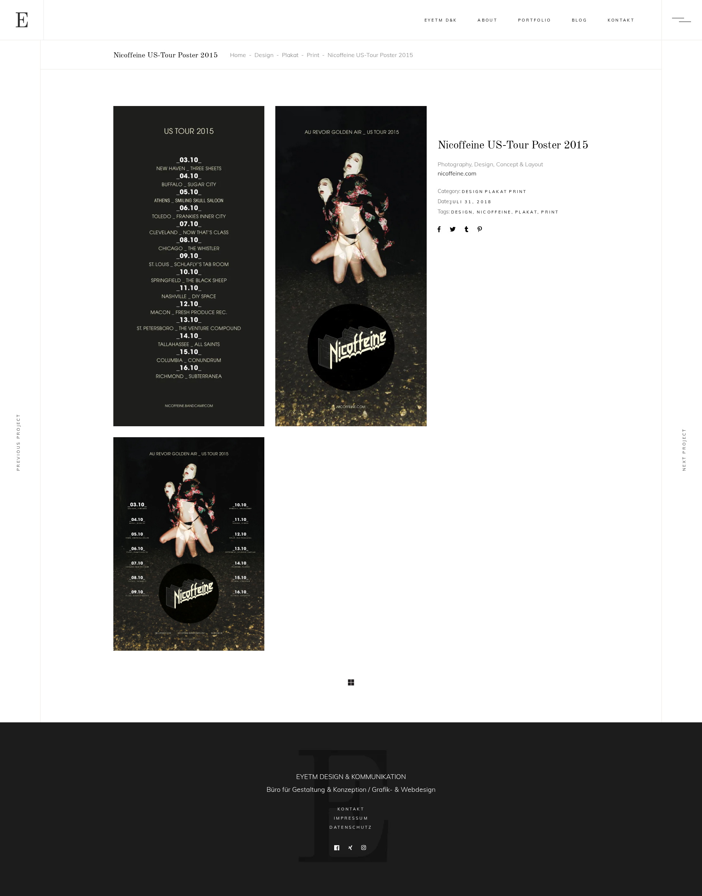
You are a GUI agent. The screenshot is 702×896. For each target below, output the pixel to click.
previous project (18, 442)
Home (238, 54)
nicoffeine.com (457, 173)
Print (313, 54)
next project (684, 449)
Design (263, 54)
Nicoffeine (494, 212)
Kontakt (351, 809)
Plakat (290, 54)
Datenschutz (350, 827)
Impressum (351, 818)
